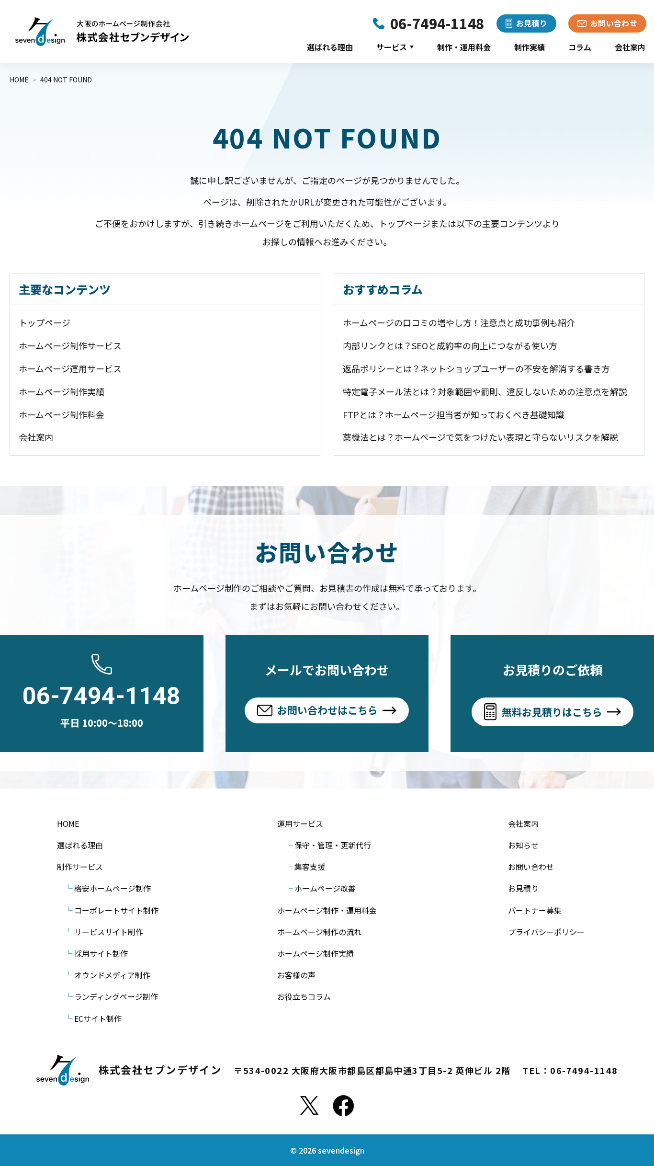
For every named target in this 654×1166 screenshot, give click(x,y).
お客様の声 (296, 975)
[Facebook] (343, 1105)
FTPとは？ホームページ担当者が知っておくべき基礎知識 (453, 414)
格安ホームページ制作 (112, 888)
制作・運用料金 (464, 47)
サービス (395, 47)
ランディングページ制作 (116, 996)
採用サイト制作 (101, 953)
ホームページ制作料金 (61, 414)
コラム (579, 47)
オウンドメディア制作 (112, 975)
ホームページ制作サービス (70, 345)
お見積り (523, 888)
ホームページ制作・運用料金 (327, 910)
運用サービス (300, 823)
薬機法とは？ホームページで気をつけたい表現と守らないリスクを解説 (480, 437)
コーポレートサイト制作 (116, 910)
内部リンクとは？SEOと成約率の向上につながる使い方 (450, 345)
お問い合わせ (531, 866)
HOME (68, 823)
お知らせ (523, 845)
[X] (309, 1105)
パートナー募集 (535, 910)
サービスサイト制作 (108, 931)
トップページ (44, 322)
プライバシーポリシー (546, 931)
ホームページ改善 (325, 888)
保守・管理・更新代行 (332, 845)
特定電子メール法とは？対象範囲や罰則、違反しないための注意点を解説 (485, 391)
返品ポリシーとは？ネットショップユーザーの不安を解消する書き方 (476, 368)
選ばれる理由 (330, 47)
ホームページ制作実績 (61, 391)
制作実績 (529, 47)
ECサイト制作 (98, 1018)
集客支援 (309, 866)
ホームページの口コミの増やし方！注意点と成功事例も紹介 (459, 322)
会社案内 (630, 47)
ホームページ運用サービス (70, 368)
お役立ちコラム (304, 996)
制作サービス (80, 866)
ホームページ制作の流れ (319, 931)
